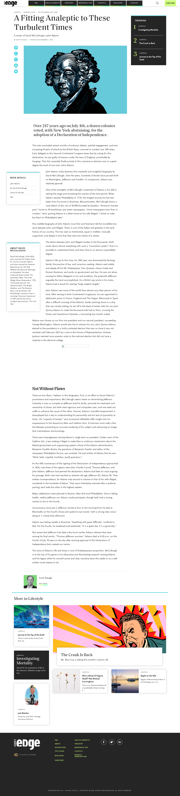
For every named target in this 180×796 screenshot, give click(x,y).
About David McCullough (18, 249)
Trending (140, 21)
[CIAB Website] (25, 754)
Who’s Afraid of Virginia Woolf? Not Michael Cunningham (92, 679)
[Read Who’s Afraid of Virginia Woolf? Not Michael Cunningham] (66, 681)
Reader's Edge (29, 12)
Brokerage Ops (85, 3)
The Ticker (59, 751)
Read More (43, 583)
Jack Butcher (23, 713)
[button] (157, 3)
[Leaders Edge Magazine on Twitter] (111, 742)
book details (18, 178)
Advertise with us (55, 790)
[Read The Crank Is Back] (109, 629)
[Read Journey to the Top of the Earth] (31, 616)
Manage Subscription (81, 755)
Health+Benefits (52, 3)
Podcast (134, 3)
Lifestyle (102, 3)
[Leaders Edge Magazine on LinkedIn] (119, 742)
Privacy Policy (72, 790)
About (57, 744)
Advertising (60, 747)
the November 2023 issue (48, 12)
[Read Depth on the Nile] (125, 681)
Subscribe (59, 760)
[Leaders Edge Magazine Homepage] (10, 3)
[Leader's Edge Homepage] (27, 744)
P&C (36, 3)
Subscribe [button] (170, 3)
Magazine (118, 3)
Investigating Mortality (148, 30)
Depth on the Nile (148, 676)
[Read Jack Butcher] (31, 695)
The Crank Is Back (147, 43)
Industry (69, 3)
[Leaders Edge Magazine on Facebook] (103, 742)
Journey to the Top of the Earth (150, 58)
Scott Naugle (21, 40)
